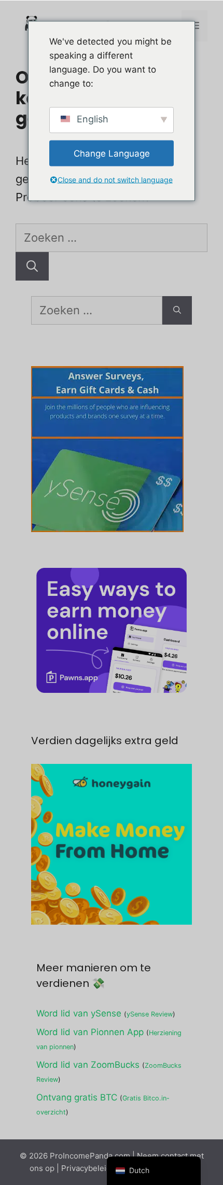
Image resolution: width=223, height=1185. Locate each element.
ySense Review (150, 1014)
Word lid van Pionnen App (90, 1032)
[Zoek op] (32, 266)
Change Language (112, 153)
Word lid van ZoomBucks (88, 1064)
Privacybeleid (86, 1168)
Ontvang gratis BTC (76, 1097)
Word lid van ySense (78, 1013)
